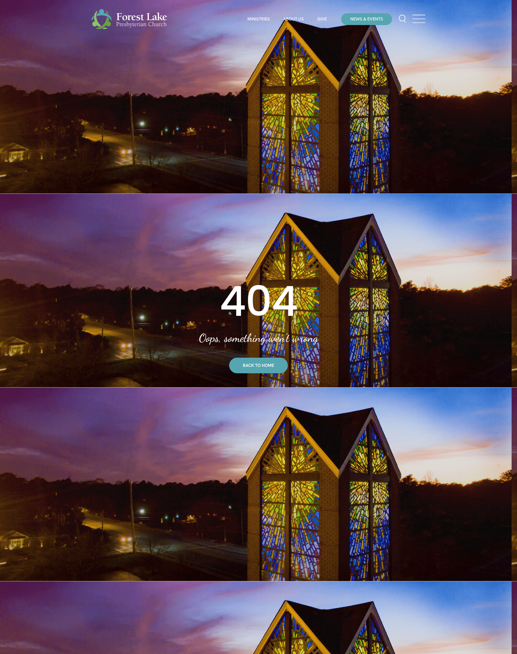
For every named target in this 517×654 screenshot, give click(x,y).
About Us (293, 19)
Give (322, 19)
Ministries (258, 19)
